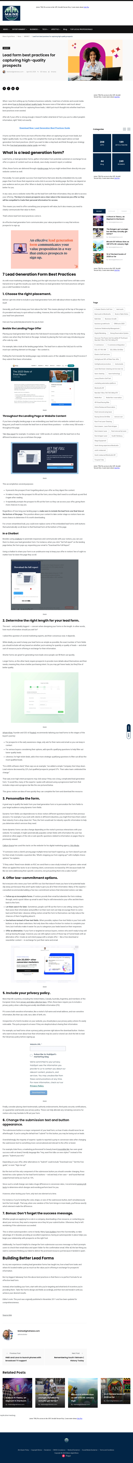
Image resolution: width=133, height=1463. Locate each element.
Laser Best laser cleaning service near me (109, 369)
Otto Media (74, 845)
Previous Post (15, 1353)
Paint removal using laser (103, 412)
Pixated (33, 733)
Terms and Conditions (107, 1450)
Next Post (76, 1353)
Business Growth (110, 319)
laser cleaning (99, 373)
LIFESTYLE (55, 29)
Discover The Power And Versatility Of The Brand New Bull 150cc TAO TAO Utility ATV (111, 339)
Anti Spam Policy (23, 1450)
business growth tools (102, 323)
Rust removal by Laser (118, 431)
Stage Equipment (100, 441)
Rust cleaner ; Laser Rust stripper (106, 426)
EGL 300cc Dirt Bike (116, 350)
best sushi (119, 309)
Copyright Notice (36, 1450)
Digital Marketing (100, 333)
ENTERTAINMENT (18, 29)
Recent (99, 211)
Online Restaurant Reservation (105, 407)
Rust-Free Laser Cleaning (103, 421)
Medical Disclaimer (74, 1450)
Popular (111, 211)
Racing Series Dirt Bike (102, 417)
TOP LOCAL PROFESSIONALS (81, 29)
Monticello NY (99, 388)
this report (11, 434)
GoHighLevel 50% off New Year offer (107, 359)
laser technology (114, 373)
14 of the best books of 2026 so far (116, 255)
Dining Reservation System (119, 333)
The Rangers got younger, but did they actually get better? (118, 231)
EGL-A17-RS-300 (100, 350)
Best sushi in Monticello (103, 314)
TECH (44, 29)
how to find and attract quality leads (27, 104)
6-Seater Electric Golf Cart (103, 309)
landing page (43, 168)
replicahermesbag (7, 1415)
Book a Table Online (121, 314)
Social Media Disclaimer (90, 1450)
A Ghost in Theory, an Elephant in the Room (116, 218)
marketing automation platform (105, 383)
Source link (7, 1315)
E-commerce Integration (116, 345)
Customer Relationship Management (107, 328)
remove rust (118, 417)
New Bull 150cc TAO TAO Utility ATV (106, 393)
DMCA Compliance (59, 1450)
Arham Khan (8, 733)
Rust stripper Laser (101, 436)
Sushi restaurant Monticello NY (105, 455)
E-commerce (99, 345)
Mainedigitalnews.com (29, 1331)
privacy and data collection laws (34, 1002)
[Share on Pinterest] (17, 88)
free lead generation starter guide (24, 145)
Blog (65, 29)
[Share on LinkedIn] (13, 88)
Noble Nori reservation (114, 397)
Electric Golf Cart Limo (102, 354)
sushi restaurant (100, 450)
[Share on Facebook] (4, 88)
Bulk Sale (98, 319)
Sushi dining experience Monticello (107, 445)
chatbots (18, 539)
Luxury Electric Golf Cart (103, 378)
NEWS (5, 29)
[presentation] (124, 129)
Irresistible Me (63, 1149)
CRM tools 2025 (119, 323)
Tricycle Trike (99, 460)
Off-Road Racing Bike (102, 402)
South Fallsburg (117, 436)
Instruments (119, 364)
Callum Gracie (8, 845)
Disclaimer (47, 1450)
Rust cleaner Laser (101, 431)
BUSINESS (34, 29)
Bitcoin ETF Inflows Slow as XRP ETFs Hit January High (118, 243)
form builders (51, 1232)
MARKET (6, 48)
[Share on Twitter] (8, 88)
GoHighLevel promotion (103, 364)
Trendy (124, 211)
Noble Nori (98, 397)
